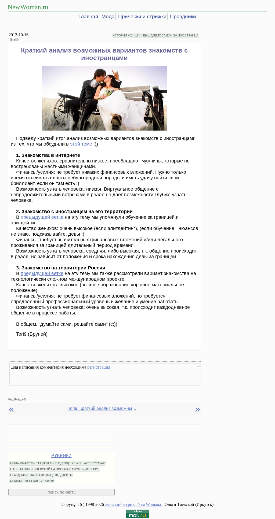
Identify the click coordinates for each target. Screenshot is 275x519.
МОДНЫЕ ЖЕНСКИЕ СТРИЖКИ (32, 481)
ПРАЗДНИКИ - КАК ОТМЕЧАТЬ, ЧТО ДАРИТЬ (41, 475)
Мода (108, 16)
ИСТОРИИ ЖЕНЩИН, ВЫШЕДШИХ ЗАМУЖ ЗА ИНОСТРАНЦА (155, 35)
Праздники (183, 16)
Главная (88, 16)
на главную (17, 398)
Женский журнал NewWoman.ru (134, 504)
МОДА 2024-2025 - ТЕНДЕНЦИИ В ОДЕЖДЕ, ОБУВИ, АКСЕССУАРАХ (57, 463)
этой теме (81, 144)
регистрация (98, 367)
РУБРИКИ (61, 455)
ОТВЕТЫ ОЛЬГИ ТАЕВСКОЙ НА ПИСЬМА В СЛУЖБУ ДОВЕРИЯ (54, 469)
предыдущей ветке (42, 217)
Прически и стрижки (142, 16)
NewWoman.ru (28, 6)
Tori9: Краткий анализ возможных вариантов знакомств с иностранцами (103, 408)
